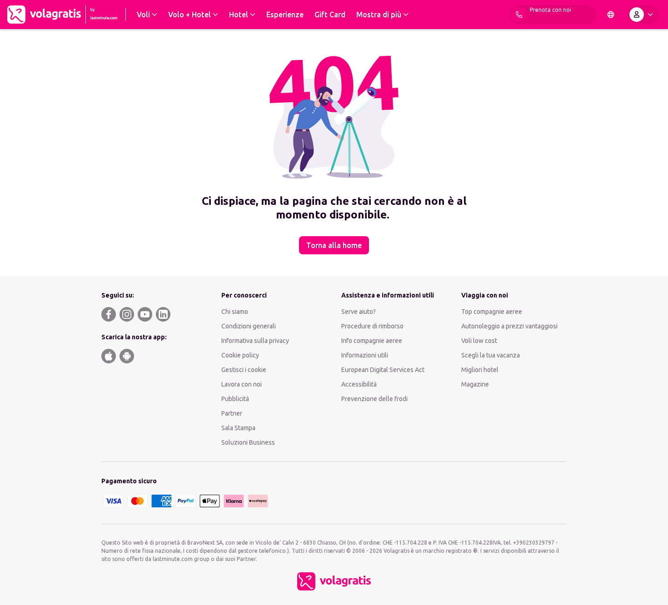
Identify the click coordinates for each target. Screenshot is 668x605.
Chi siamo (234, 311)
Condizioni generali (248, 326)
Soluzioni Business (248, 442)
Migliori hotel (480, 369)
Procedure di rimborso (372, 326)
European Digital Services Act (382, 369)
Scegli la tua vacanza (490, 355)
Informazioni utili (364, 355)
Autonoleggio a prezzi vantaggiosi (509, 326)
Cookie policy (240, 355)
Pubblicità (235, 398)
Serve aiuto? (358, 311)
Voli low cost (479, 340)
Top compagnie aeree (491, 311)
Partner (231, 413)
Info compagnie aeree (371, 340)
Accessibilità (359, 384)
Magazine (475, 384)
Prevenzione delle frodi (374, 398)
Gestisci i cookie (243, 369)
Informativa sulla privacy (255, 340)
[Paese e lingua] (611, 14)
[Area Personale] (643, 14)
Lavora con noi (241, 384)
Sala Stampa (238, 427)
